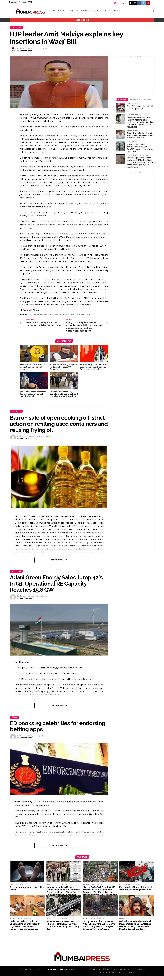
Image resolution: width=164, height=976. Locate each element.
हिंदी (115, 3)
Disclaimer (124, 969)
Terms (113, 969)
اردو (123, 3)
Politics (62, 11)
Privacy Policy (138, 969)
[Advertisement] (135, 76)
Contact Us (133, 972)
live (88, 314)
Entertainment (83, 11)
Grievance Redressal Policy (112, 972)
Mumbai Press (26, 51)
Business (97, 11)
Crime (71, 11)
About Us (103, 969)
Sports (106, 11)
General (117, 11)
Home (53, 11)
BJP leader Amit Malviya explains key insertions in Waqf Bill (59, 314)
